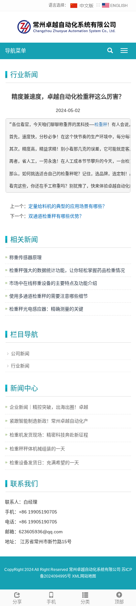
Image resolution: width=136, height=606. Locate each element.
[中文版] (82, 5)
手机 (51, 601)
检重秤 (100, 124)
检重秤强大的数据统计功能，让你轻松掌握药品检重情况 (67, 270)
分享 (17, 601)
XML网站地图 (84, 576)
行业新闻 (20, 365)
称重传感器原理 (25, 257)
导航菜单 (15, 51)
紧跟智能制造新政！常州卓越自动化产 (49, 421)
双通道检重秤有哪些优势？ (56, 216)
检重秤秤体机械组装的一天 (37, 448)
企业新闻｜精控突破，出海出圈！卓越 (49, 407)
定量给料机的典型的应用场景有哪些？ (67, 206)
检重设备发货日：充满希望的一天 (44, 462)
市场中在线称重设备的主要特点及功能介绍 (53, 283)
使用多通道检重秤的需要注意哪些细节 (48, 296)
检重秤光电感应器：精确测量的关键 (46, 309)
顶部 (119, 601)
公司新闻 (20, 353)
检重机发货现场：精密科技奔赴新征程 (49, 434)
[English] (115, 5)
